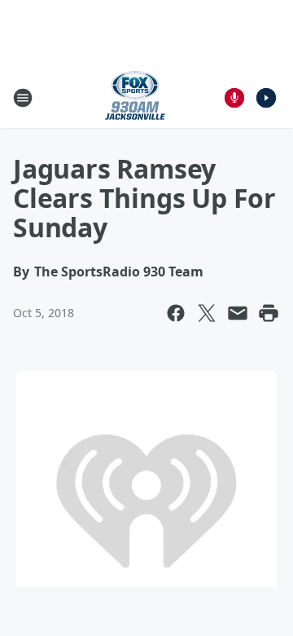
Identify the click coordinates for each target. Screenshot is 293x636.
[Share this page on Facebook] (175, 313)
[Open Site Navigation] (23, 98)
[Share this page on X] (206, 313)
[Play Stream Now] (266, 98)
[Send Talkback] (234, 98)
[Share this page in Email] (237, 313)
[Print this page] (268, 313)
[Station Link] (135, 97)
